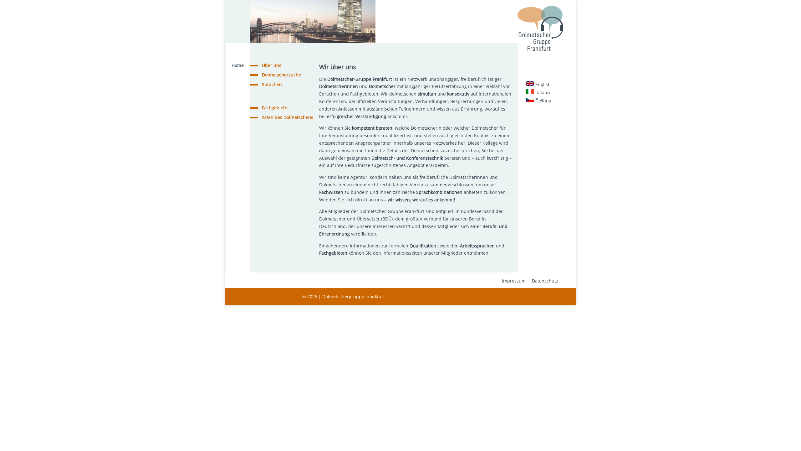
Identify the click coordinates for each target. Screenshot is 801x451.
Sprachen (272, 84)
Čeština (542, 101)
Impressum (514, 281)
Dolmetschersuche (281, 75)
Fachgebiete (274, 108)
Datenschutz (545, 281)
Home (238, 65)
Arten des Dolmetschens (287, 117)
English (542, 84)
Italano (542, 93)
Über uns (271, 65)
